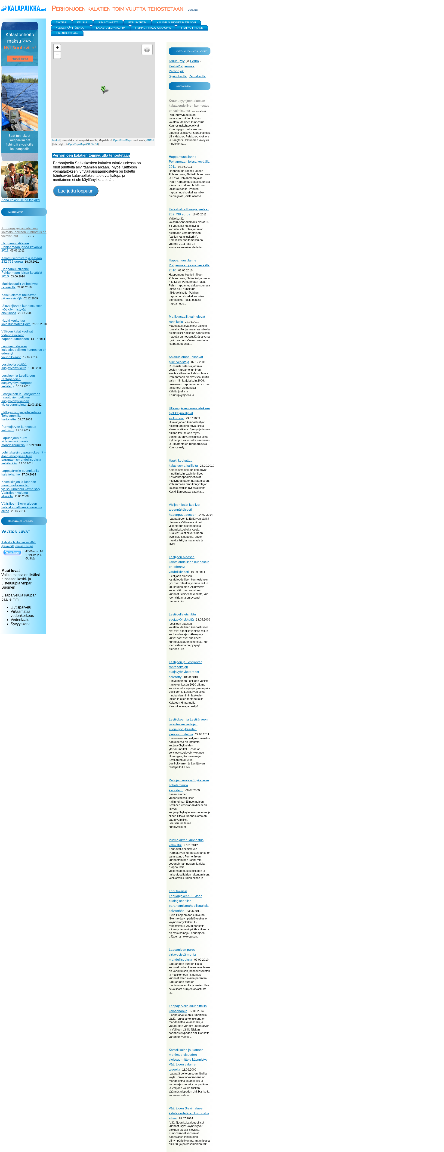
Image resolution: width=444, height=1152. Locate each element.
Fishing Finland (192, 27)
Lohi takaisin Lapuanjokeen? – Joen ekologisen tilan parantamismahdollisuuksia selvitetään (189, 901)
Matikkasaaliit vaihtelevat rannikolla (19, 285)
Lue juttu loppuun (75, 190)
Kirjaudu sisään (67, 33)
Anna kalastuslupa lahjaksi (20, 200)
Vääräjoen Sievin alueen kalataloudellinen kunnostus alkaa (189, 1113)
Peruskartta (197, 76)
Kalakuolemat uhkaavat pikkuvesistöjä (18, 296)
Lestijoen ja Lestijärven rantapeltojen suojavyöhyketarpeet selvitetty (18, 381)
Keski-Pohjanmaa (181, 66)
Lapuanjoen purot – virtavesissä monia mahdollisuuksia (183, 954)
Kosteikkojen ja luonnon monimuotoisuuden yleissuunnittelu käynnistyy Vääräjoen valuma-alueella (188, 1059)
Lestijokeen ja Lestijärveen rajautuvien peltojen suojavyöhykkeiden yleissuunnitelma (20, 399)
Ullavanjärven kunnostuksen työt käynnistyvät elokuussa (189, 413)
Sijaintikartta (178, 76)
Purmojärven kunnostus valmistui (18, 428)
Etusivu (82, 22)
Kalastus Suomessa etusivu (176, 22)
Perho (194, 61)
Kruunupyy (177, 61)
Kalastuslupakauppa (110, 27)
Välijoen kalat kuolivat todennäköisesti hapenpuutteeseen (184, 509)
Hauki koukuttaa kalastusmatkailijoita (16, 322)
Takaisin (61, 22)
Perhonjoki (176, 71)
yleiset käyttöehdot (71, 27)
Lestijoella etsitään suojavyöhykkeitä (14, 366)
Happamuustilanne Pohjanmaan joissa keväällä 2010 (189, 265)
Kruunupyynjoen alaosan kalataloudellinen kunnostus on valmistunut (189, 105)
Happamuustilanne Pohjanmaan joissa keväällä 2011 (189, 161)
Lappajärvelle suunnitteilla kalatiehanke (20, 472)
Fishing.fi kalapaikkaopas (153, 27)
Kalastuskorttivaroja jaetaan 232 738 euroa (21, 260)
